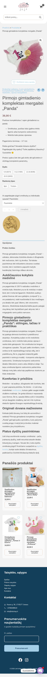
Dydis (4, 167)
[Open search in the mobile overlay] (23, 17)
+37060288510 (12, 608)
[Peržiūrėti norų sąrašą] (19, 470)
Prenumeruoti (21, 648)
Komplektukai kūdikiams (12, 91)
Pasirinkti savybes (12, 504)
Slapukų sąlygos (10, 585)
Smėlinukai (28, 91)
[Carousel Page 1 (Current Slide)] (20, 75)
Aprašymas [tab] (7, 243)
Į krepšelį (24, 209)
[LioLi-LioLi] (11, 224)
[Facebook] (20, 660)
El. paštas (8, 633)
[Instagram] (27, 660)
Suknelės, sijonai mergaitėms (14, 93)
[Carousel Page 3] (26, 75)
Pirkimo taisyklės (10, 582)
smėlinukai (16, 390)
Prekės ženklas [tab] (8, 248)
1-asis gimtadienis (26, 89)
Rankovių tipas (8, 181)
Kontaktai (7, 591)
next (41, 57)
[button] (40, 40)
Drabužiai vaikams (10, 89)
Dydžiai (6, 580)
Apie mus (7, 588)
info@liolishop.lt (12, 611)
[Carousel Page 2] (23, 75)
